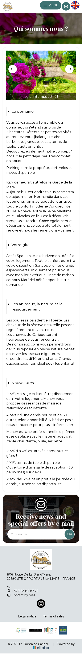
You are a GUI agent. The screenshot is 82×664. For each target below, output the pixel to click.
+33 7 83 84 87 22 (25, 591)
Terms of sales (53, 616)
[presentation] (12, 69)
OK (69, 534)
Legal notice (27, 616)
